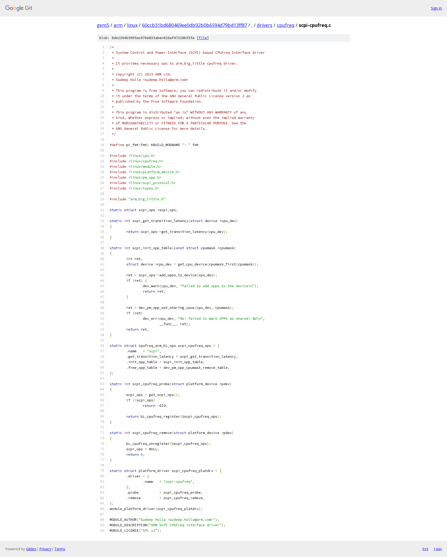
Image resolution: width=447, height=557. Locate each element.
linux (132, 25)
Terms (59, 548)
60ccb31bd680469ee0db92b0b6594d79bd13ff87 (194, 25)
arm (118, 25)
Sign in (436, 8)
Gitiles (31, 548)
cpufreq (285, 25)
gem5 (103, 25)
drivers (264, 25)
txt (425, 548)
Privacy (45, 548)
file (203, 38)
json (438, 548)
